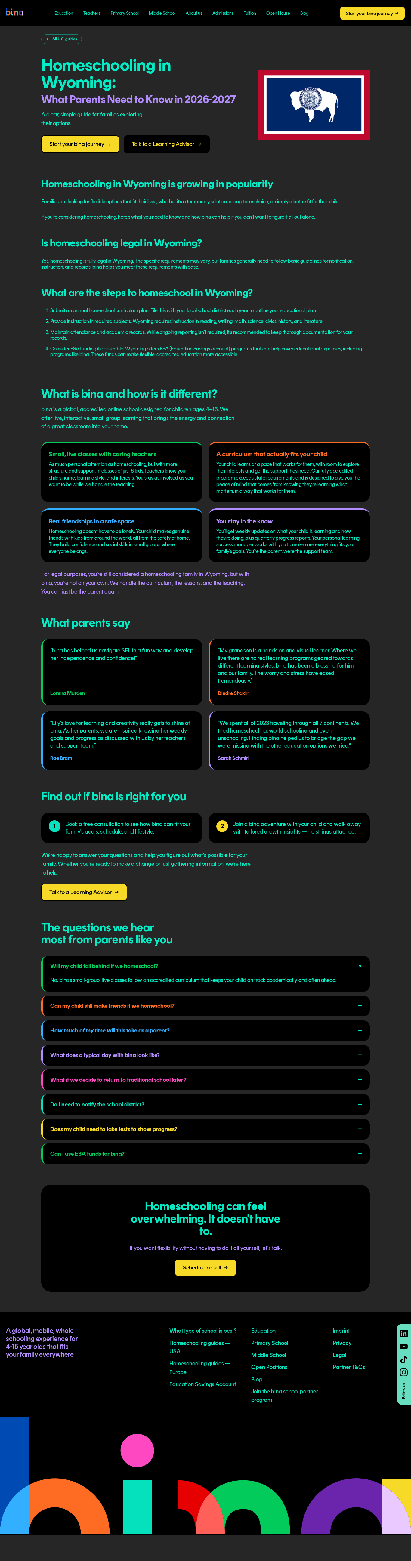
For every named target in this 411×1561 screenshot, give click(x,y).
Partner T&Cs (349, 1367)
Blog (304, 13)
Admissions (222, 13)
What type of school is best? (202, 1330)
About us (194, 13)
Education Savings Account (202, 1384)
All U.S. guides (64, 38)
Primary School (125, 13)
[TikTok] (404, 1359)
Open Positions (269, 1367)
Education (63, 13)
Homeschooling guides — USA (199, 1347)
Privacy (342, 1343)
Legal (339, 1355)
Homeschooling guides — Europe (199, 1367)
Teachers (91, 13)
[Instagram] (404, 1372)
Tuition (250, 13)
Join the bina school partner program (284, 1395)
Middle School (162, 13)
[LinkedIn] (404, 1333)
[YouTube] (404, 1346)
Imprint (341, 1330)
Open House (278, 13)
